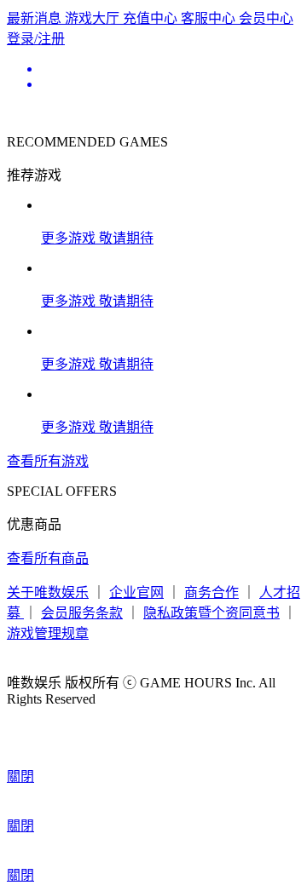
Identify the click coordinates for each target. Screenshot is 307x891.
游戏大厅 (94, 18)
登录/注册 (36, 39)
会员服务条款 (82, 613)
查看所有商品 (48, 558)
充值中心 (152, 18)
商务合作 (211, 592)
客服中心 (210, 18)
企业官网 (136, 592)
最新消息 (36, 18)
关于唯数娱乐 (48, 592)
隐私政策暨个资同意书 (211, 613)
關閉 (20, 776)
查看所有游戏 (48, 461)
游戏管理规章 (48, 633)
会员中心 (266, 18)
